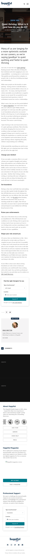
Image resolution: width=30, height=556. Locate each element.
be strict (15, 197)
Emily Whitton (10, 30)
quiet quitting (21, 67)
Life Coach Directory (17, 302)
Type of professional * (9, 285)
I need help (15, 436)
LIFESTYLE (13, 20)
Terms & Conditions (13, 553)
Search (14, 299)
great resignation (9, 105)
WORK (17, 20)
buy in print (15, 480)
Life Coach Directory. (7, 274)
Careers (15, 432)
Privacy (6, 553)
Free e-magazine (15, 484)
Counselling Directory (19, 527)
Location (6, 292)
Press (15, 440)
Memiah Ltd (21, 550)
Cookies (23, 553)
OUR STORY (15, 428)
